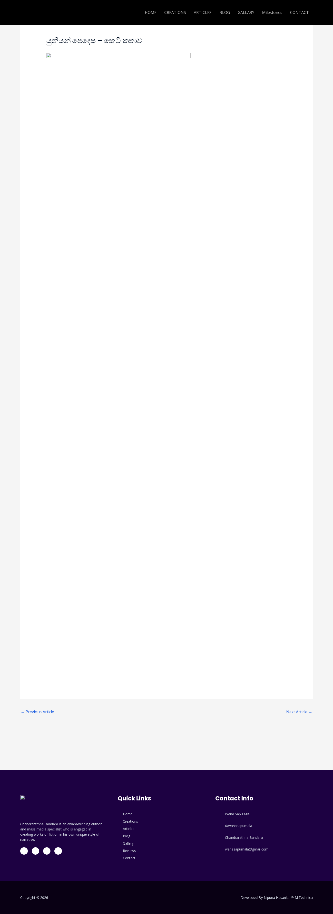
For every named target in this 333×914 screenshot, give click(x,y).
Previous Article (37, 711)
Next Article (299, 711)
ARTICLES (203, 12)
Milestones (272, 12)
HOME (151, 12)
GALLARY (246, 12)
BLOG (224, 12)
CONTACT (299, 12)
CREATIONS (175, 12)
